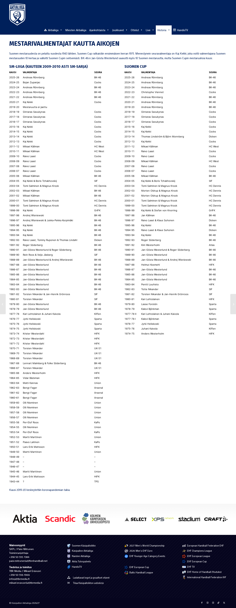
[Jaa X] (224, 602)
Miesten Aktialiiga (75, 30)
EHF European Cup (139, 567)
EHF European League (198, 556)
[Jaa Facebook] (202, 602)
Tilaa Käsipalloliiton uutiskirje (88, 582)
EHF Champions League (199, 550)
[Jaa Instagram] (207, 602)
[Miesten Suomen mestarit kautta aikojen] (233, 304)
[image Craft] (217, 520)
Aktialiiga (53, 30)
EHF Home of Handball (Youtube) (204, 571)
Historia (161, 30)
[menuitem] (225, 29)
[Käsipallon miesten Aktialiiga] (17, 14)
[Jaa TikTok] (218, 602)
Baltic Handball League (141, 572)
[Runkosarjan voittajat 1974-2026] (3, 304)
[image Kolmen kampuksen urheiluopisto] (97, 520)
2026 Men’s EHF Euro (140, 550)
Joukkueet (118, 30)
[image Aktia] (26, 520)
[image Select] (137, 520)
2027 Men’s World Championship (146, 545)
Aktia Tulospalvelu (81, 561)
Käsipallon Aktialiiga (82, 550)
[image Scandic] (61, 520)
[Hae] (225, 29)
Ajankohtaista (97, 30)
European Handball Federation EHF (205, 545)
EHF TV (191, 566)
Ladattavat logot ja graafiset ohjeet (91, 577)
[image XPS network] (164, 520)
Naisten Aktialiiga (80, 556)
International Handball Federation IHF (206, 577)
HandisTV (182, 30)
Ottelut (135, 30)
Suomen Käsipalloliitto (83, 545)
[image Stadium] (190, 520)
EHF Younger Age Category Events (147, 556)
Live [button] (148, 30)
